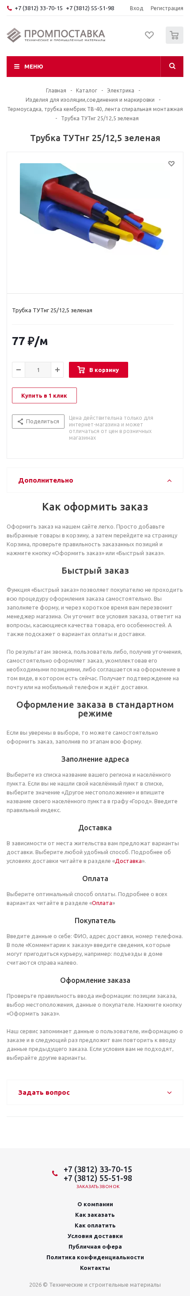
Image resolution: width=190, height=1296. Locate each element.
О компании (95, 1204)
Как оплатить (95, 1225)
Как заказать (95, 1215)
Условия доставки (95, 1236)
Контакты (95, 1268)
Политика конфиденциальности (95, 1257)
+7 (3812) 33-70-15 (39, 8)
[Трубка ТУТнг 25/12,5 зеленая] (95, 220)
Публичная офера (95, 1246)
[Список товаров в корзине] (175, 42)
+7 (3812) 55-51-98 (90, 8)
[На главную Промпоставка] (56, 35)
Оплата (102, 903)
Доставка (128, 861)
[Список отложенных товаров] (150, 38)
